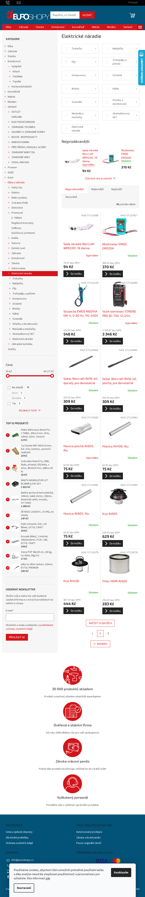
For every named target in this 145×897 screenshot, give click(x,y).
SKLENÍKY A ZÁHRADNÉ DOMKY (28, 132)
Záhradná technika (22, 344)
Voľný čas (17, 187)
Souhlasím (121, 872)
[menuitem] (8, 27)
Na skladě (20, 387)
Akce (17, 393)
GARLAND (17, 117)
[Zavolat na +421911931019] (11, 2)
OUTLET (16, 112)
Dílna (10, 46)
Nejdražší (116, 189)
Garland (12, 107)
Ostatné (17, 304)
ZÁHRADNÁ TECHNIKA (23, 127)
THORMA (17, 77)
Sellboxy (16, 228)
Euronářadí (14, 92)
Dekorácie (17, 208)
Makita (11, 97)
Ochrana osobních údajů (19, 843)
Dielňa (15, 238)
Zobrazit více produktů (98, 178)
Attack (16, 71)
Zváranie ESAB (20, 203)
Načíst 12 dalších (100, 623)
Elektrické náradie (22, 273)
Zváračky (17, 278)
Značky (12, 349)
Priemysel (17, 213)
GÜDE (11, 172)
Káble (15, 314)
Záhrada (16, 253)
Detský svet (18, 248)
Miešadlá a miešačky (24, 329)
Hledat (87, 15)
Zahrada (12, 51)
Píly (14, 288)
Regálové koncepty (23, 223)
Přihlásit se (17, 637)
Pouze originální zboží (88, 843)
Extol (10, 178)
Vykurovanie (18, 268)
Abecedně (71, 197)
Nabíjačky (17, 283)
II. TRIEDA (17, 218)
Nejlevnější (97, 189)
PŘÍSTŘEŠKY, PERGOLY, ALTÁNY (29, 147)
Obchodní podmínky (17, 838)
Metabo (12, 102)
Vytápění (16, 66)
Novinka (18, 398)
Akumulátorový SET (23, 334)
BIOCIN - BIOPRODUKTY (24, 137)
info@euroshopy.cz (23, 860)
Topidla (16, 81)
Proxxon (12, 167)
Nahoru (102, 643)
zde (48, 878)
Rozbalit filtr (28, 411)
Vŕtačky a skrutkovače (25, 324)
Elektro (16, 193)
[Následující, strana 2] (100, 633)
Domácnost (14, 61)
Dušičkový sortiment (23, 233)
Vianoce (16, 243)
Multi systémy (19, 198)
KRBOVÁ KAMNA (20, 142)
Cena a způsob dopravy (19, 832)
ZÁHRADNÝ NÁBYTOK (23, 152)
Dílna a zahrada (16, 182)
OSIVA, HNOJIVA (20, 162)
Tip (16, 403)
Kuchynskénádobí (22, 87)
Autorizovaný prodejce (89, 832)
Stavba (12, 56)
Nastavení (24, 888)
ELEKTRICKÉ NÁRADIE (23, 122)
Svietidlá (17, 319)
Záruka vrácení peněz (88, 838)
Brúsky (16, 309)
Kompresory (19, 299)
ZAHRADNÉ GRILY (21, 157)
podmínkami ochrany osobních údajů (29, 627)
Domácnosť (18, 258)
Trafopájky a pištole (23, 294)
